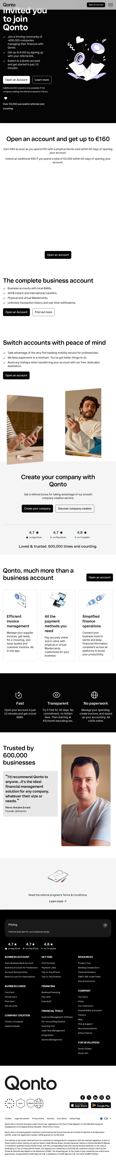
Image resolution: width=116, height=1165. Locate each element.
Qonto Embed (84, 1048)
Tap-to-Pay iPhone (51, 972)
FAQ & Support (85, 1024)
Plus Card (9, 1001)
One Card (9, 992)
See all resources (86, 981)
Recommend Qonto (87, 1028)
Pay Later (46, 997)
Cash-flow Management (53, 1030)
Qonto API (83, 1053)
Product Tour (84, 963)
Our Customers (85, 1006)
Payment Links (49, 967)
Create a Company (14, 1021)
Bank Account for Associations (20, 976)
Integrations (47, 1035)
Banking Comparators (88, 967)
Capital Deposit (12, 1026)
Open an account (96, 5)
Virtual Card (11, 997)
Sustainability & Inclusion (90, 1010)
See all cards (11, 1006)
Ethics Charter (85, 1033)
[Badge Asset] (82, 1097)
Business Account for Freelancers (21, 967)
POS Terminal (48, 963)
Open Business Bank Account (19, 963)
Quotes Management (52, 1039)
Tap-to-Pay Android (51, 976)
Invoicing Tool (48, 1026)
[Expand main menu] (110, 5)
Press (81, 1001)
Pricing (12, 924)
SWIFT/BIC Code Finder (89, 976)
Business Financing (51, 992)
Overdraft (46, 1001)
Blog (80, 1019)
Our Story (83, 997)
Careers (82, 1015)
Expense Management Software (57, 1017)
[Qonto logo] (9, 4)
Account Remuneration (16, 972)
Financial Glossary (87, 972)
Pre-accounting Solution (53, 1021)
